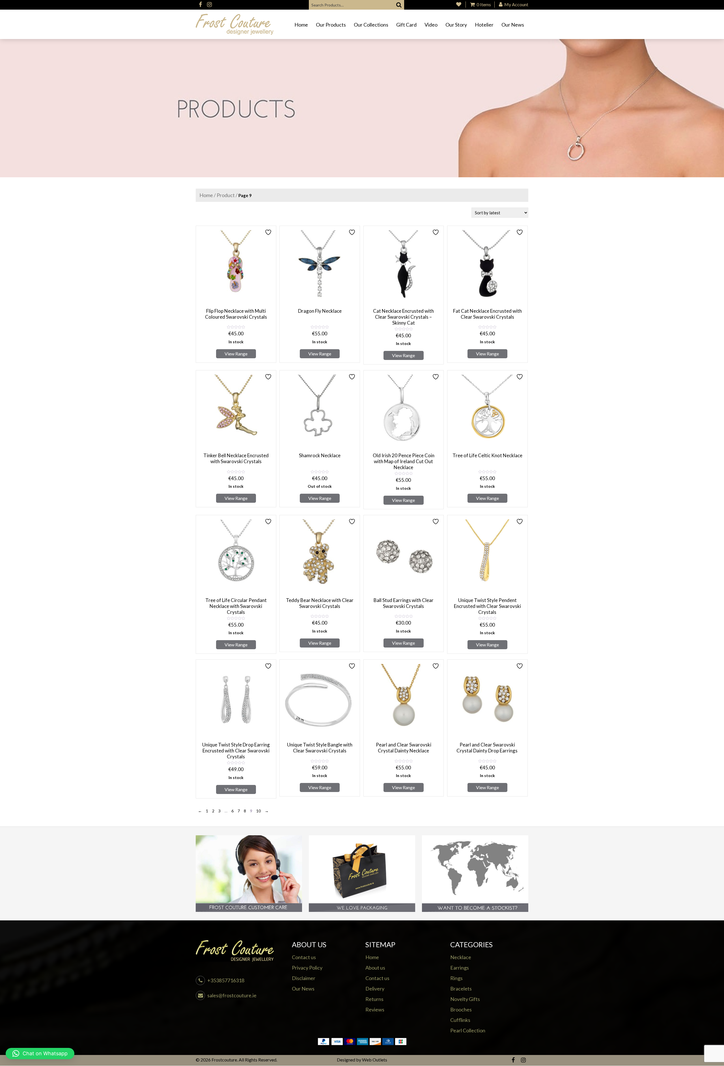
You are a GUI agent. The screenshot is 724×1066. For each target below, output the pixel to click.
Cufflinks (460, 1020)
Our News (512, 24)
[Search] (399, 5)
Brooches (461, 1009)
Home (301, 24)
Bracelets (461, 988)
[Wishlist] (458, 4)
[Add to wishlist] (269, 232)
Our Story (456, 24)
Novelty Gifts (465, 999)
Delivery (374, 988)
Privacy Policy (307, 967)
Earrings (459, 967)
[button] (40, 1053)
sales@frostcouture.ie (232, 995)
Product (226, 195)
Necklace (460, 957)
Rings (456, 978)
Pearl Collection (467, 1030)
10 (258, 810)
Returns (374, 999)
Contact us (304, 957)
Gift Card (406, 24)
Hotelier (484, 24)
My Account (515, 4)
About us (375, 967)
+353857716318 (225, 980)
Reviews (374, 1009)
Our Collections (371, 24)
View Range (236, 353)
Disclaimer (303, 978)
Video (431, 24)
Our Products (331, 24)
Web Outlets (374, 1059)
